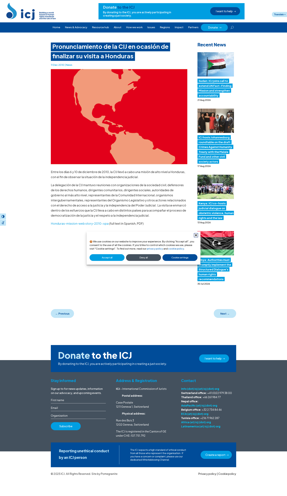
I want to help (224, 11)
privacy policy (155, 248)
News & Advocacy (76, 27)
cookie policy (176, 248)
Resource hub (100, 27)
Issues (151, 27)
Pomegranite (109, 473)
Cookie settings (179, 257)
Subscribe (65, 426)
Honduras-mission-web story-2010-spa (80, 223)
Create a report (215, 454)
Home (56, 27)
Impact (179, 27)
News (69, 64)
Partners (193, 27)
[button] (195, 235)
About (117, 27)
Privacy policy (207, 473)
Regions (165, 27)
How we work (134, 27)
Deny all (143, 257)
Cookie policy (227, 473)
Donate (215, 27)
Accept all (107, 257)
